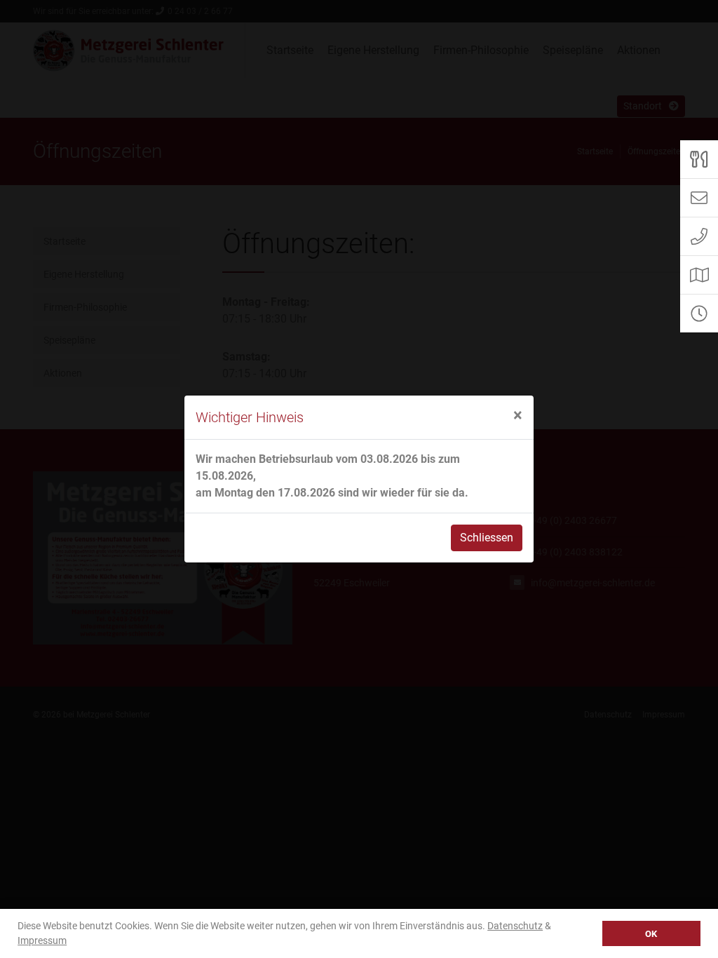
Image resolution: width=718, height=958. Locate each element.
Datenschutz (515, 925)
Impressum (42, 940)
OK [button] (651, 934)
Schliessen (486, 537)
